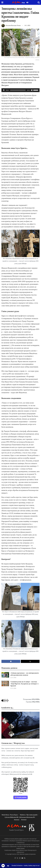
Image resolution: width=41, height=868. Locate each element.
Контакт (24, 819)
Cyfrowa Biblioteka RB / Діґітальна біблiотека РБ (20, 817)
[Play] (4, 90)
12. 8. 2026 (13, 677)
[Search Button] (39, 2)
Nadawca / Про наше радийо (29, 815)
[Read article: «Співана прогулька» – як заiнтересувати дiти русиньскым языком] (5, 674)
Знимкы (16, 819)
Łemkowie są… (7, 708)
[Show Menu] (2, 2)
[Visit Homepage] (18, 2)
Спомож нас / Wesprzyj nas (13, 743)
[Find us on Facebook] (15, 858)
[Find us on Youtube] (22, 858)
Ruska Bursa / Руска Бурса (10, 815)
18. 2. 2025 (27, 25)
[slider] (36, 90)
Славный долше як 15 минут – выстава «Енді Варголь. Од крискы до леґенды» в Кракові (24, 684)
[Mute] (32, 90)
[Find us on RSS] (24, 858)
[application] (20, 90)
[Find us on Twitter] (17, 858)
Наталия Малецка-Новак (13, 25)
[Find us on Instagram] (19, 858)
